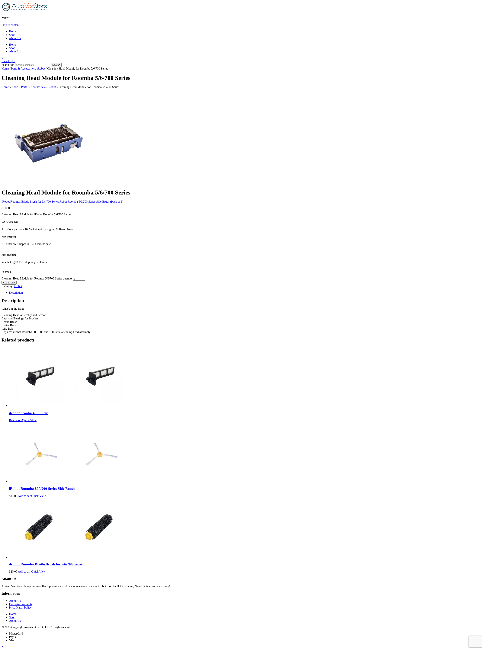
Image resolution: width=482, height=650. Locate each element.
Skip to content (10, 25)
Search (56, 65)
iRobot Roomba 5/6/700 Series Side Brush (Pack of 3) (91, 201)
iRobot (41, 68)
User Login (8, 61)
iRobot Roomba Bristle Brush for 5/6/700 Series (30, 201)
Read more (15, 420)
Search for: (8, 64)
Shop (12, 34)
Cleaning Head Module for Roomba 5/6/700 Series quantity (37, 278)
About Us (15, 38)
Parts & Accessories (23, 68)
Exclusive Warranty (20, 604)
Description (16, 292)
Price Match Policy (20, 607)
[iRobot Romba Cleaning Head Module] (48, 183)
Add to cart (9, 282)
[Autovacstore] (24, 10)
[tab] (244, 292)
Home (12, 31)
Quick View (29, 420)
